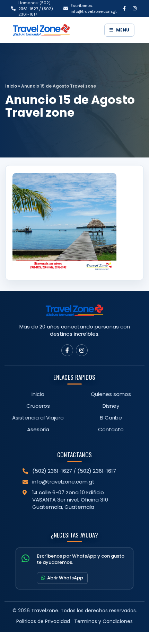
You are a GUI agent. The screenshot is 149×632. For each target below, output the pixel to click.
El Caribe (111, 417)
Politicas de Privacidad (43, 621)
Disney (111, 405)
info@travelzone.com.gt (63, 481)
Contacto (111, 429)
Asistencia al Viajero (38, 417)
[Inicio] (56, 30)
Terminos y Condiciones (103, 621)
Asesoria (38, 429)
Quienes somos (111, 394)
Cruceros (38, 405)
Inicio (11, 86)
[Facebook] (124, 8)
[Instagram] (134, 8)
